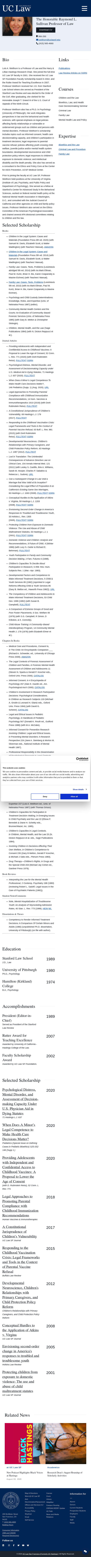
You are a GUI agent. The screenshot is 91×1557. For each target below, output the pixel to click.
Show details (78, 789)
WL (50, 908)
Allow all (74, 796)
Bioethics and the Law (69, 145)
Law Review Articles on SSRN (73, 73)
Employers (74, 1514)
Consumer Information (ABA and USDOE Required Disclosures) (10, 1532)
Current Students (76, 1508)
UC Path (49, 1511)
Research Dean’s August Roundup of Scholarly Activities (64, 1474)
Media (72, 1523)
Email (27, 1517)
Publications (64, 68)
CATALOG (39, 676)
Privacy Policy (30, 1511)
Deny (45, 796)
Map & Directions (31, 1493)
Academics (53, 1467)
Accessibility (29, 1508)
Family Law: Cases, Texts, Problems (26, 282)
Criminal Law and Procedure (72, 149)
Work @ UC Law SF (32, 1496)
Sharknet (28, 1514)
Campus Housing (52, 1505)
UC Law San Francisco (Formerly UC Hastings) (40, 1554)
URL (47, 387)
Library (49, 1499)
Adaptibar (50, 1502)
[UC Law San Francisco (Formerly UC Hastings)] (16, 8)
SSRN (30, 360)
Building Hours (7, 1525)
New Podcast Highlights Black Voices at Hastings (25, 1474)
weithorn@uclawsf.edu (49, 40)
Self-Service (29, 1520)
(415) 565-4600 (10, 1522)
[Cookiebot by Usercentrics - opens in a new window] (78, 759)
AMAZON (48, 247)
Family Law (64, 154)
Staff (71, 1520)
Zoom (48, 1496)
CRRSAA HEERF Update (55, 1508)
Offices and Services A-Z (34, 1505)
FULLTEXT (21, 360)
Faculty (72, 1517)
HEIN (45, 908)
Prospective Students (78, 1511)
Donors (72, 1505)
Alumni (72, 1502)
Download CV (45, 30)
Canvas (49, 1493)
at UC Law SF (14, 1467)
